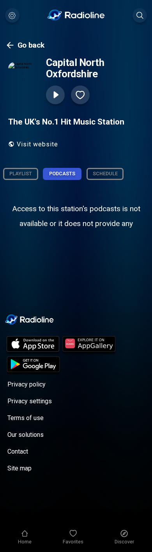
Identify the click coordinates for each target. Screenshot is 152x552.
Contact (17, 451)
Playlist (20, 173)
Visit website (37, 144)
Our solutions (25, 434)
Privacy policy (26, 384)
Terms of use (25, 418)
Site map (19, 468)
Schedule (105, 173)
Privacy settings (29, 401)
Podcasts (62, 173)
